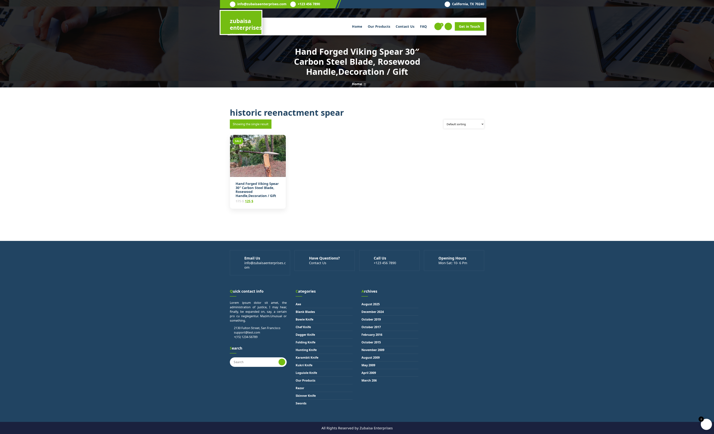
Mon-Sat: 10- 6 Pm (452, 263)
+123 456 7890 (309, 4)
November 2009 (372, 350)
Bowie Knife (304, 319)
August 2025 (370, 304)
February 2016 (371, 335)
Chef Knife (303, 327)
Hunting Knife (306, 350)
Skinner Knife (306, 396)
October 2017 (371, 327)
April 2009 (368, 373)
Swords (301, 403)
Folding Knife (305, 342)
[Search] (282, 362)
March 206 (369, 380)
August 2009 (370, 357)
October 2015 (371, 342)
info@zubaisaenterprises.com (262, 4)
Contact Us (405, 26)
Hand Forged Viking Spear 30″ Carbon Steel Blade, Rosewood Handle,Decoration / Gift (257, 190)
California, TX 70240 (468, 4)
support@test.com (247, 332)
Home (357, 26)
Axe (298, 304)
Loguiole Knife (306, 373)
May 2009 (368, 365)
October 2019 (371, 319)
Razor (300, 388)
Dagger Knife (305, 335)
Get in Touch (469, 26)
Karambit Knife (307, 357)
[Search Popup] (448, 26)
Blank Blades (305, 312)
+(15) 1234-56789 (246, 337)
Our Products (379, 26)
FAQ (423, 26)
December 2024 (372, 312)
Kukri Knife (304, 365)
